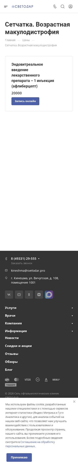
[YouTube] (19, 294)
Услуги (10, 308)
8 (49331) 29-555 (23, 258)
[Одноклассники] (29, 294)
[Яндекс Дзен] (39, 294)
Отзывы (11, 354)
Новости (12, 338)
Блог (8, 369)
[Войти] (70, 7)
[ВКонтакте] (9, 294)
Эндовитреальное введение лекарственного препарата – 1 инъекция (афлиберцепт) (32, 75)
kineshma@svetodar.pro (28, 271)
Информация (16, 331)
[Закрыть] (74, 401)
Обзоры (11, 362)
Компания (13, 323)
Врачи (10, 315)
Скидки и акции (18, 346)
